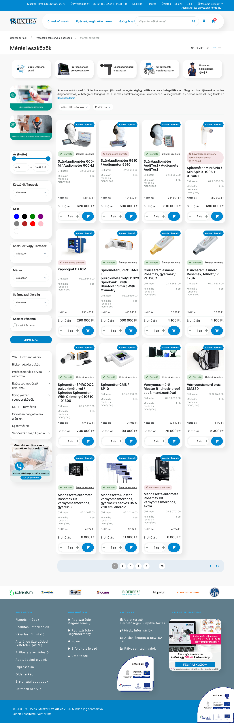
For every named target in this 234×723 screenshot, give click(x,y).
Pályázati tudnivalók (139, 648)
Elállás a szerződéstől (33, 652)
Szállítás (137, 3)
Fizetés (152, 3)
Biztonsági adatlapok (32, 681)
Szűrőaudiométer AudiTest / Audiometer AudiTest (162, 165)
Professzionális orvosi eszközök (53, 37)
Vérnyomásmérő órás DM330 (204, 387)
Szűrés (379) (31, 339)
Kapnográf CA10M (72, 269)
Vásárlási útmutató (30, 634)
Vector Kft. (44, 714)
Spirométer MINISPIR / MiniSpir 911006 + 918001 (204, 172)
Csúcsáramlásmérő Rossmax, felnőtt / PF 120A (204, 274)
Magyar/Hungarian (211, 4)
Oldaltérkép (25, 674)
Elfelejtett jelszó (84, 648)
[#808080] (16, 224)
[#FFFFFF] (16, 231)
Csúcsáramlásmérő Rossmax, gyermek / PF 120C (160, 274)
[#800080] (41, 216)
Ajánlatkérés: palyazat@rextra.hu (201, 7)
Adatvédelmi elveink (31, 659)
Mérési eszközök (89, 37)
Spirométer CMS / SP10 (115, 387)
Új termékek (20, 426)
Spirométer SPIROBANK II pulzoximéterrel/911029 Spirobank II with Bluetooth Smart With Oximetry (120, 280)
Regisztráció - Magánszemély (81, 621)
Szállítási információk (32, 627)
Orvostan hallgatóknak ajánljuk (27, 416)
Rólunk (178, 3)
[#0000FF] (16, 216)
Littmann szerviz (28, 689)
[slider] (14, 158)
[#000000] (24, 216)
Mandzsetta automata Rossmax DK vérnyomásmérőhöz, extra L (161, 500)
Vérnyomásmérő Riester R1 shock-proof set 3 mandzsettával (162, 389)
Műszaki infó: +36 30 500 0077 (46, 3)
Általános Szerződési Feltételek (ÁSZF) (32, 643)
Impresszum (25, 667)
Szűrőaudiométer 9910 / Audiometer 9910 (119, 162)
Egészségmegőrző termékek (94, 21)
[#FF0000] (32, 224)
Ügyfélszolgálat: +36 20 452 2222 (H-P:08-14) (99, 3)
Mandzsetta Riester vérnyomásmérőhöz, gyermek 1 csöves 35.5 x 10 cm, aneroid (119, 501)
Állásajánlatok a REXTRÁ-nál (142, 639)
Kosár (75, 641)
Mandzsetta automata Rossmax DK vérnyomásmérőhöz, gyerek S (75, 501)
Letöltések (79, 656)
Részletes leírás (66, 97)
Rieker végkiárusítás (26, 364)
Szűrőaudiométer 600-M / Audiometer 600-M (76, 163)
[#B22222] (24, 224)
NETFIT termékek (24, 407)
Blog (189, 3)
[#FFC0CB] (41, 224)
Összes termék (18, 37)
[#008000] (32, 216)
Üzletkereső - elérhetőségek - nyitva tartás (142, 621)
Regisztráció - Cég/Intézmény (81, 632)
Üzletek (166, 3)
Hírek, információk (138, 630)
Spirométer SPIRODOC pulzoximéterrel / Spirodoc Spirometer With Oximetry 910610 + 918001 (76, 393)
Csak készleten (26, 325)
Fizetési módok (27, 619)
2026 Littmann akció (26, 357)
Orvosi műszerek (58, 21)
